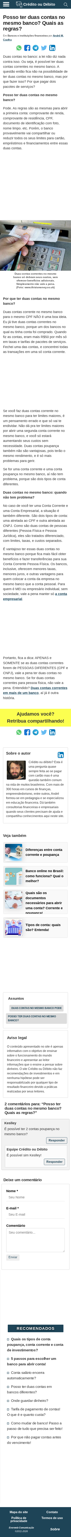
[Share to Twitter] (44, 48)
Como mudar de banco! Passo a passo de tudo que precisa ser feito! (34, 1426)
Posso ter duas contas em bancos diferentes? (29, 1389)
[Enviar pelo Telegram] (36, 48)
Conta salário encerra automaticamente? (25, 1375)
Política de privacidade (18, 1520)
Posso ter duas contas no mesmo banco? (32, 1018)
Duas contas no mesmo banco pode (36, 1008)
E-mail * (12, 1208)
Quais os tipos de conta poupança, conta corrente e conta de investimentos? (35, 1344)
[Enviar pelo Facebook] (27, 48)
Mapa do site (19, 1512)
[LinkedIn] (61, 755)
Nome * (12, 1191)
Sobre (55, 1529)
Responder (57, 1140)
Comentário (15, 1226)
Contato (52, 1512)
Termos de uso (52, 1518)
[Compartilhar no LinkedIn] (52, 48)
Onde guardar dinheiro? (29, 1400)
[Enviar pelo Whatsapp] (19, 48)
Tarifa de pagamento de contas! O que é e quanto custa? (33, 1412)
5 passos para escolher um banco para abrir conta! (31, 1361)
